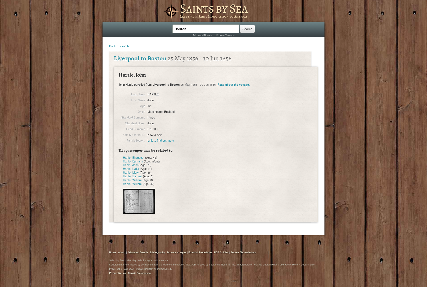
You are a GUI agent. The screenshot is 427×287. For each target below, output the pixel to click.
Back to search (119, 46)
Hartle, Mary (131, 172)
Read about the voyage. (234, 84)
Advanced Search (202, 35)
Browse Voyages (225, 35)
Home (112, 252)
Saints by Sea (214, 8)
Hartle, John (131, 165)
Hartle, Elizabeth (133, 157)
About (121, 252)
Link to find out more (160, 140)
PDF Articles (221, 252)
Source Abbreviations (243, 252)
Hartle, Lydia (131, 168)
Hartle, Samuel (132, 176)
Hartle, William (132, 180)
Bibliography (157, 252)
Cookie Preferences (139, 273)
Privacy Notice (117, 273)
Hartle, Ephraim (133, 161)
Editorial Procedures (200, 252)
